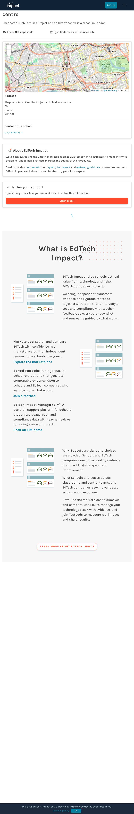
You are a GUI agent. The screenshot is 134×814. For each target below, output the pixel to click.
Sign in (111, 5)
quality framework (59, 167)
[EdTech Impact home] (13, 5)
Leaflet (96, 90)
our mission (34, 167)
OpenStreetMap (110, 90)
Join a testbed (24, 396)
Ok (76, 810)
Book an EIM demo (27, 430)
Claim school (67, 200)
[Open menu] (124, 5)
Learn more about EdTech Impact (67, 546)
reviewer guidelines (88, 167)
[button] (67, 64)
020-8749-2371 (14, 132)
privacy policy (61, 810)
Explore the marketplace (32, 362)
